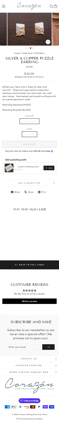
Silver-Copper (29, 121)
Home (17, 53)
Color (29, 116)
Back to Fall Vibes (31, 265)
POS (18, 419)
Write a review (29, 301)
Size (29, 129)
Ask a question (29, 183)
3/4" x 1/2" (29, 134)
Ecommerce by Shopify (33, 419)
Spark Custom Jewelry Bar (28, 372)
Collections (27, 53)
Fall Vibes (38, 53)
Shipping (19, 77)
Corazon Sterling (29, 365)
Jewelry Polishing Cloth (28, 166)
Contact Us (29, 359)
